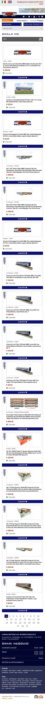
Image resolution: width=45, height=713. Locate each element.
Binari (26, 679)
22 (20, 623)
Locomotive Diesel (23, 684)
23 (25, 623)
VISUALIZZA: (7, 28)
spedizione (5, 672)
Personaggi (25, 680)
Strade (9, 682)
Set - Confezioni (6, 688)
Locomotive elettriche (35, 684)
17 (34, 619)
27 (18, 626)
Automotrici (21, 679)
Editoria (4, 682)
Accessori (5, 679)
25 (34, 623)
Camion (35, 679)
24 (29, 623)
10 (38, 616)
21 (16, 623)
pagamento (38, 670)
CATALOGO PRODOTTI (32, 24)
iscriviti (11, 672)
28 (23, 626)
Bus (30, 679)
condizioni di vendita (28, 670)
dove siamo (12, 670)
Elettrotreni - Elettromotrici (20, 682)
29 (27, 626)
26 (38, 623)
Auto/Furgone (12, 679)
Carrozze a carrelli (15, 680)
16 (29, 619)
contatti (19, 670)
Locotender (5, 686)
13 (16, 619)
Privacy (4, 698)
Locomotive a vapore (34, 682)
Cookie (10, 698)
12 (11, 619)
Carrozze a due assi (36, 680)
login (15, 672)
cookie (26, 672)
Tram (13, 688)
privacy (20, 672)
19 (7, 623)
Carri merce (5, 680)
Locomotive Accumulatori (9, 684)
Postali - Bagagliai (31, 686)
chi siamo (5, 670)
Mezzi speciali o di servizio (17, 686)
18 (38, 619)
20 (11, 623)
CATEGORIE (6, 24)
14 (20, 619)
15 (25, 619)
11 (7, 619)
